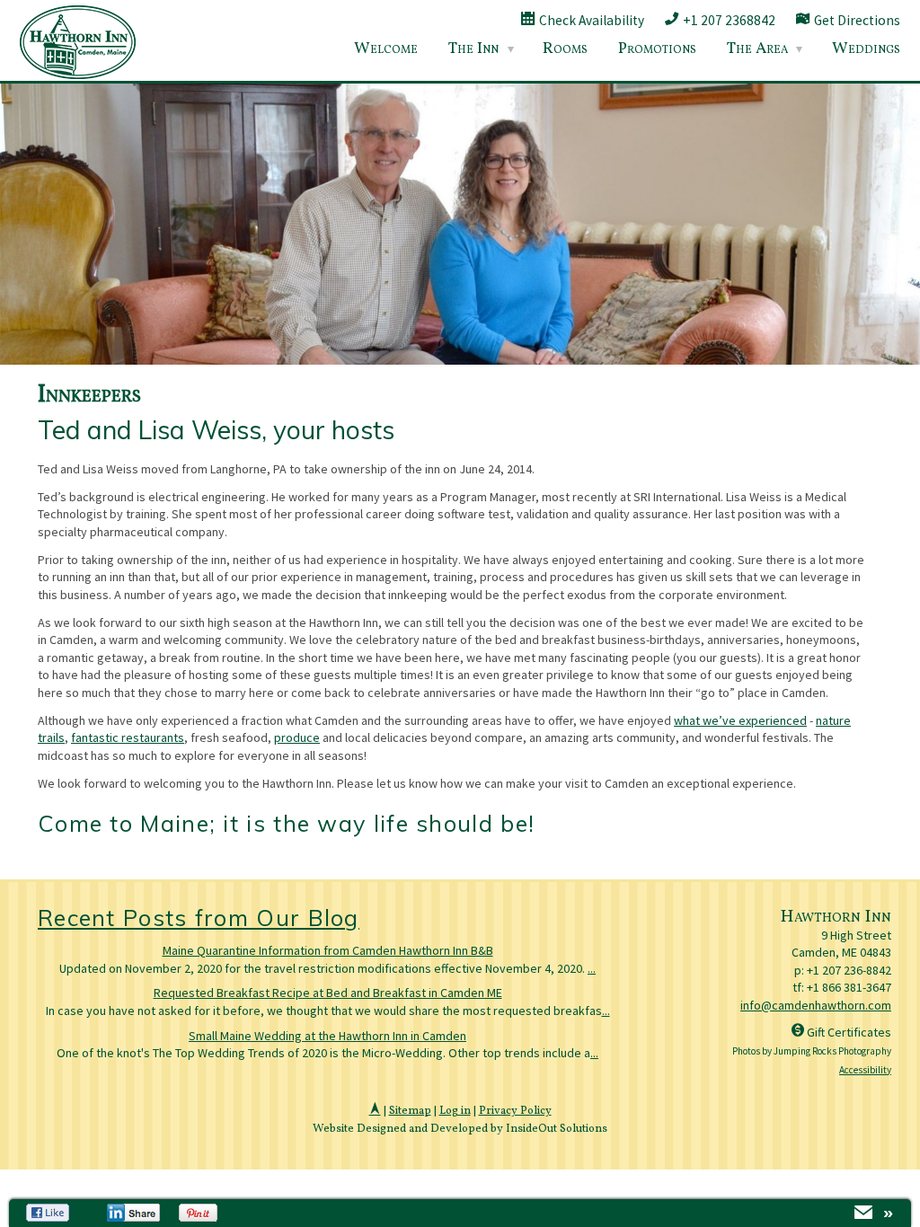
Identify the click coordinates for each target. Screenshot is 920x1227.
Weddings (866, 49)
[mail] (863, 1215)
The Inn (473, 49)
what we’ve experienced (740, 720)
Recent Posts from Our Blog (198, 917)
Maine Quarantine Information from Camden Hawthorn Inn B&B (328, 950)
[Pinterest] (200, 1213)
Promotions (657, 49)
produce (297, 737)
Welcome (386, 49)
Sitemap (410, 1111)
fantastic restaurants (127, 737)
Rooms (565, 49)
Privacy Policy (515, 1111)
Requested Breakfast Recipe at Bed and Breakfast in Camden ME (328, 992)
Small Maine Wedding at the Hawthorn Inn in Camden (327, 1036)
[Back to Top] (375, 1111)
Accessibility (865, 1070)
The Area (757, 49)
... (592, 968)
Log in (455, 1111)
